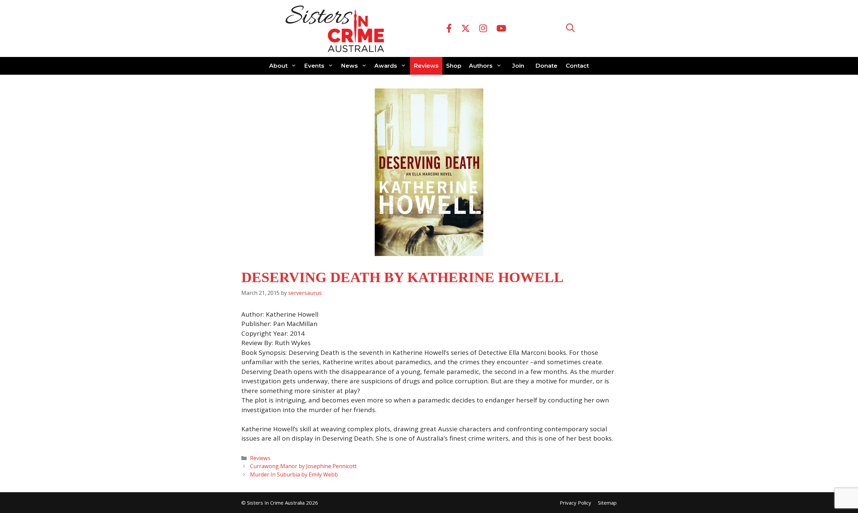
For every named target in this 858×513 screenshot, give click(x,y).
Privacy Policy (575, 502)
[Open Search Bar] (570, 28)
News (349, 65)
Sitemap (607, 502)
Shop (454, 65)
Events (314, 65)
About (278, 65)
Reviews (426, 65)
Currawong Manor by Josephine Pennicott (303, 466)
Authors (481, 65)
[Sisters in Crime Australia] (335, 28)
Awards (385, 65)
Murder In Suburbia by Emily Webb (294, 474)
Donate (546, 65)
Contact (577, 65)
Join (518, 65)
